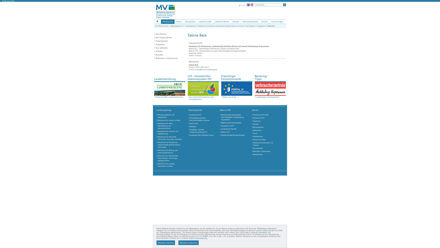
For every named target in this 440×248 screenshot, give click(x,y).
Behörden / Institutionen (167, 58)
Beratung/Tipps (261, 77)
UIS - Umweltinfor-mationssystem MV (200, 77)
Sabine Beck (271, 26)
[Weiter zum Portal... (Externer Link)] (236, 89)
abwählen (263, 232)
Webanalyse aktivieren (166, 243)
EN (244, 5)
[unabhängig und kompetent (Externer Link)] (270, 89)
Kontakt (159, 54)
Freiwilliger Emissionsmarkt (231, 77)
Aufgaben (160, 44)
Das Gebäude (162, 47)
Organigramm (261, 26)
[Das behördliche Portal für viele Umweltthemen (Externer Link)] (203, 89)
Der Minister (161, 34)
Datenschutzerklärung (198, 238)
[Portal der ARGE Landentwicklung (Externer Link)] (169, 89)
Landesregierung (190, 26)
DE (240, 5)
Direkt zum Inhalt (8, 1)
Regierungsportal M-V (177, 26)
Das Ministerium (251, 26)
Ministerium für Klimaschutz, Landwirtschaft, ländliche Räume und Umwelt (220, 26)
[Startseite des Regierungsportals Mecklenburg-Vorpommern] (157, 22)
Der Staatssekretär (164, 37)
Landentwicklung (165, 79)
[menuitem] (157, 22)
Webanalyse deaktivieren (189, 243)
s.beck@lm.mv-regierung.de (206, 69)
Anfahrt (159, 51)
